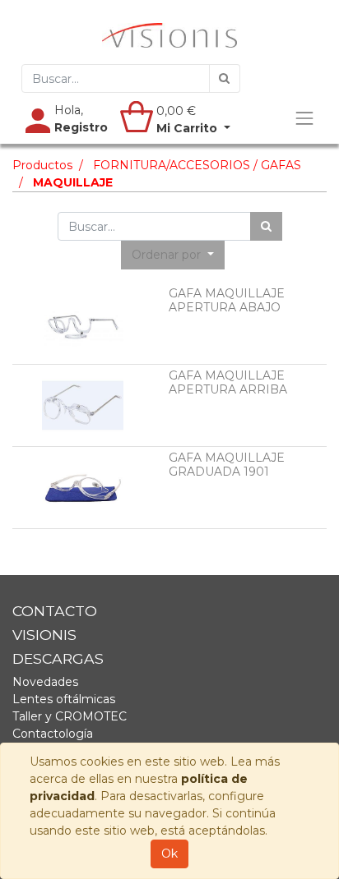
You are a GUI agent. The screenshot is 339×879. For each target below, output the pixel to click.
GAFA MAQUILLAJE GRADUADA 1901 (227, 464)
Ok (169, 853)
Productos (42, 165)
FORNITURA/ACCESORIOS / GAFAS (197, 165)
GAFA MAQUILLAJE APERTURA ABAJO (227, 300)
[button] (173, 255)
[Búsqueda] (224, 78)
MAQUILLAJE (73, 182)
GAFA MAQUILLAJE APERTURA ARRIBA (228, 382)
